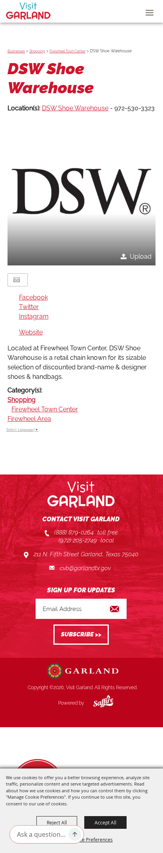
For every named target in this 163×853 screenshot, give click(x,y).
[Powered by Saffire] (97, 703)
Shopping (37, 51)
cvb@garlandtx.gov (85, 568)
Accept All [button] (105, 822)
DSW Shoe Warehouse (75, 108)
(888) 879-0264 (74, 532)
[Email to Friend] (16, 280)
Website (31, 332)
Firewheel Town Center (67, 51)
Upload (141, 256)
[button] (81, 191)
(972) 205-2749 (78, 540)
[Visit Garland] (28, 11)
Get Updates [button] (81, 634)
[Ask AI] (74, 834)
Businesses (16, 51)
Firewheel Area (29, 419)
